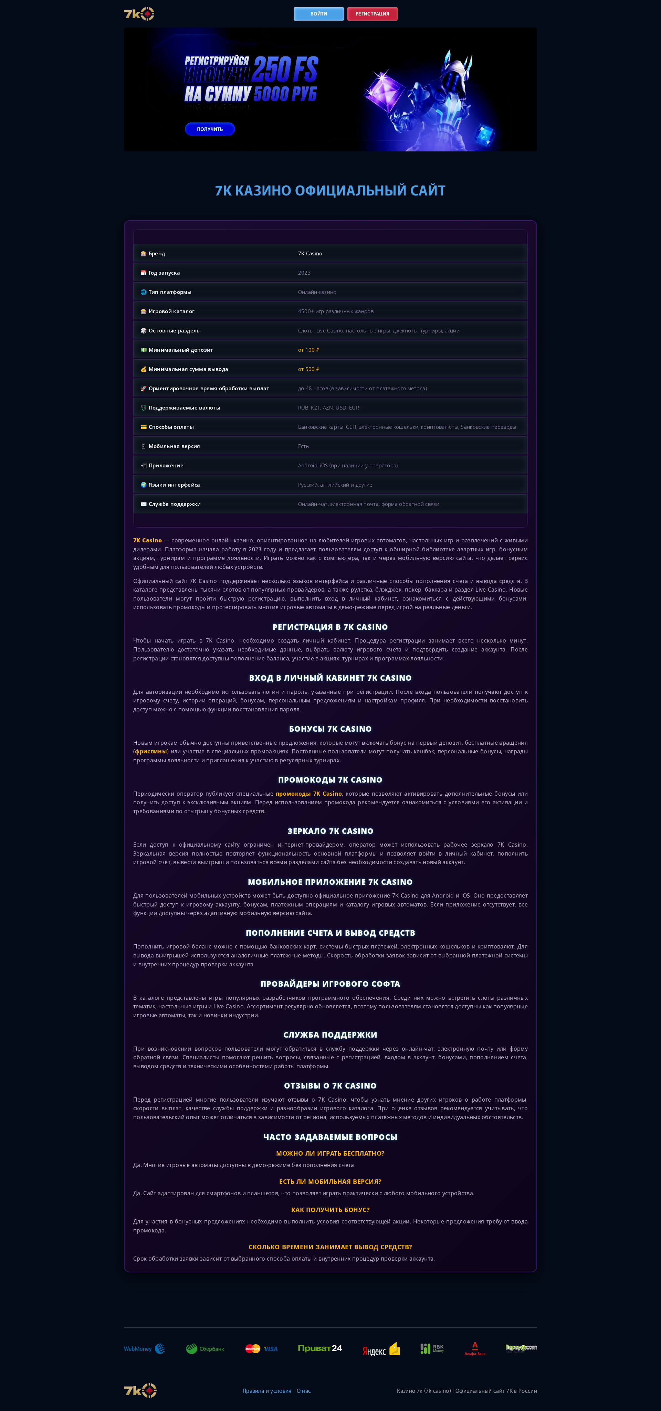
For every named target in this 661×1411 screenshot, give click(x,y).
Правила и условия (267, 1390)
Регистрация (372, 13)
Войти (319, 13)
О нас (304, 1390)
